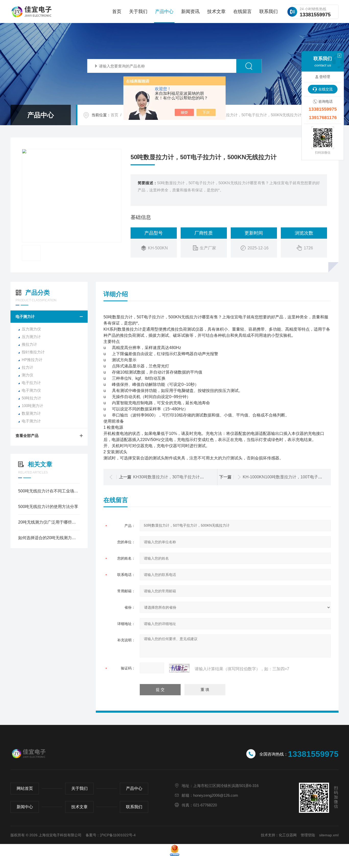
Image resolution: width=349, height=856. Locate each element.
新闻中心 (25, 807)
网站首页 (25, 788)
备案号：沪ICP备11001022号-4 (111, 835)
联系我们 (268, 11)
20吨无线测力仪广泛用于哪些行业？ (49, 522)
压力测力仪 (31, 329)
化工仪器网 (288, 835)
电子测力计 (25, 316)
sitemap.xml (329, 835)
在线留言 (242, 11)
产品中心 (164, 11)
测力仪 (27, 375)
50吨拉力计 (31, 398)
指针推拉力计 (33, 352)
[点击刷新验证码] (179, 668)
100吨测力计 (32, 405)
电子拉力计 (31, 382)
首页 (116, 11)
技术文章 (216, 11)
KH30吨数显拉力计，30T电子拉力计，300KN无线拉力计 (185, 477)
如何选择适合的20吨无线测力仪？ (49, 538)
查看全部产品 (27, 435)
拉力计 (27, 367)
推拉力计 (29, 344)
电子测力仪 (31, 390)
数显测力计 (31, 413)
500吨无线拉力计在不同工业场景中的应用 (49, 491)
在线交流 (325, 89)
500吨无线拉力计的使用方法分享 (48, 506)
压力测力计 (31, 336)
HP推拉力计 (32, 359)
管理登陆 (308, 835)
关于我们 (138, 11)
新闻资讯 (190, 11)
